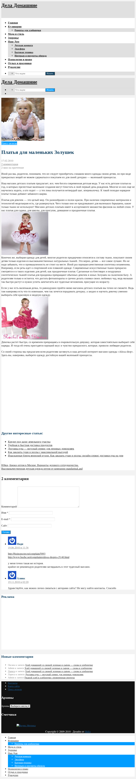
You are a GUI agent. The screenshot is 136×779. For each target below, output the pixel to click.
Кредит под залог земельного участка (29, 441)
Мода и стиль (16, 34)
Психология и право (20, 59)
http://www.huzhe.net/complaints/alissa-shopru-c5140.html (38, 557)
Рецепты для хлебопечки (28, 30)
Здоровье (13, 38)
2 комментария (9, 164)
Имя (4, 512)
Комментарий (9, 506)
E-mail (5, 519)
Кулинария (15, 26)
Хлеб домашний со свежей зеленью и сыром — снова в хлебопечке (59, 664)
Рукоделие (14, 67)
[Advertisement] (68, 392)
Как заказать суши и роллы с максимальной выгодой (38, 452)
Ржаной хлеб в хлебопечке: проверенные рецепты (50, 677)
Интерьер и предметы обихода (31, 55)
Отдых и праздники (20, 63)
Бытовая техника (24, 52)
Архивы (5, 706)
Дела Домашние (19, 5)
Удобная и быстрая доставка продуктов (30, 445)
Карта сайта (14, 686)
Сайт (4, 525)
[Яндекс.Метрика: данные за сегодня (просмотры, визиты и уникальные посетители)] (26, 725)
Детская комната (24, 45)
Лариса (11, 671)
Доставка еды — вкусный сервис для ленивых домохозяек (41, 448)
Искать (50, 73)
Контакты (12, 683)
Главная (13, 22)
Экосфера (20, 48)
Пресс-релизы (9, 143)
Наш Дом (13, 41)
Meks (88, 731)
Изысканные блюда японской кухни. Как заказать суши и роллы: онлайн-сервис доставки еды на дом (65, 455)
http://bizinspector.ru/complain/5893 (26, 553)
